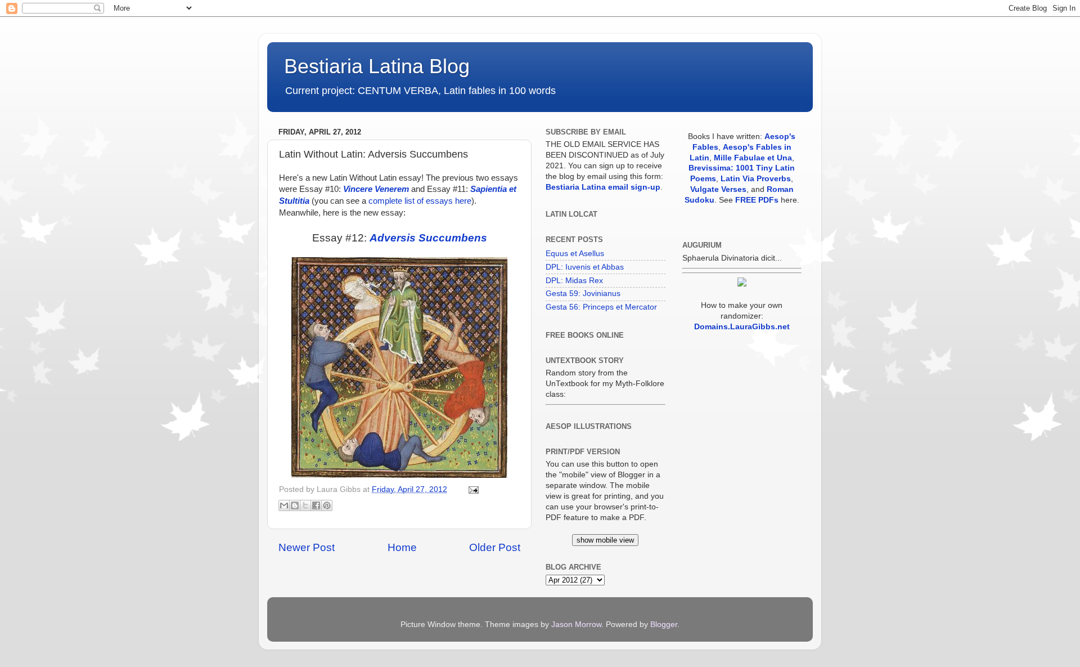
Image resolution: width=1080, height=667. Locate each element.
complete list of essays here (419, 200)
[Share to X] (305, 505)
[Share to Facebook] (316, 505)
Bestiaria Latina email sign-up (603, 187)
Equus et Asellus (575, 253)
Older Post (494, 547)
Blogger (663, 624)
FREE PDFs (756, 200)
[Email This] (284, 505)
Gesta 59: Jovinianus (583, 293)
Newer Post (306, 547)
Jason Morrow (576, 624)
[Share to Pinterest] (326, 505)
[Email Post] (472, 489)
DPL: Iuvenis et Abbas (585, 267)
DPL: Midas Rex (574, 280)
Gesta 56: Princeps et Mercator (601, 307)
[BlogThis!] (294, 505)
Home (402, 547)
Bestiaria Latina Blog (377, 66)
